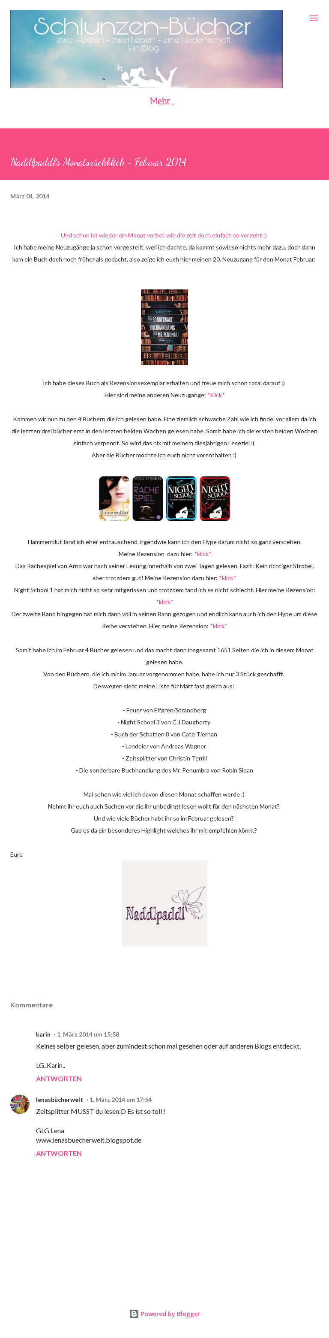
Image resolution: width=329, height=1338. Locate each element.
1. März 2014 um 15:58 (88, 1034)
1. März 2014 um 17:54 (121, 1099)
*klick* (216, 394)
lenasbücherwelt (59, 1099)
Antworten (59, 1078)
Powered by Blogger (169, 1314)
